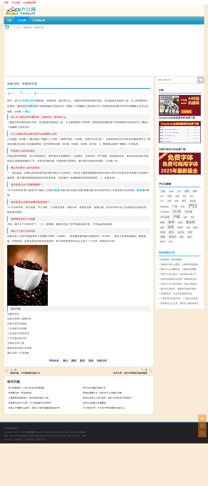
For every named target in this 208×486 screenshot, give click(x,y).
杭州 (180, 222)
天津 (169, 200)
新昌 (139, 190)
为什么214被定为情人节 (94, 387)
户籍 (176, 216)
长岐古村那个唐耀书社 (19, 318)
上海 (162, 191)
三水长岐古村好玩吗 (18, 333)
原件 (184, 196)
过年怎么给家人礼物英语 (94, 402)
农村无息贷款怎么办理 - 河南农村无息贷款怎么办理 (180, 278)
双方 (191, 196)
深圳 (171, 227)
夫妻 (176, 200)
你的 (187, 191)
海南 (162, 227)
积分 (171, 232)
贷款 (162, 236)
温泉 (57, 190)
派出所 (190, 222)
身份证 (172, 236)
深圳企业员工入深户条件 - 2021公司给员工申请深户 (107, 397)
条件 (171, 221)
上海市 (171, 191)
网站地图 (73, 432)
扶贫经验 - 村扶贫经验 (171, 259)
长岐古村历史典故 (17, 323)
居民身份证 (164, 207)
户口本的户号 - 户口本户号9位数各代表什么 (103, 407)
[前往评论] (201, 425)
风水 (170, 241)
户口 (192, 205)
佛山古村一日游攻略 (18, 352)
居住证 (193, 200)
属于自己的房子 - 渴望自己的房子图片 (178, 288)
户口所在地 (164, 212)
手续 (192, 217)
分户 (162, 196)
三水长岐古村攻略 (17, 328)
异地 (183, 206)
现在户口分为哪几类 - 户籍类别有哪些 (178, 269)
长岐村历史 (13, 313)
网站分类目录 (50, 432)
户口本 (176, 211)
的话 (195, 227)
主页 (6, 2)
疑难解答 (82, 432)
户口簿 (188, 211)
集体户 (162, 241)
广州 (174, 206)
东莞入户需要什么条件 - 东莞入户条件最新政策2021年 (34, 407)
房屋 (185, 217)
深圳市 (180, 227)
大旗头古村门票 (15, 343)
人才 (179, 191)
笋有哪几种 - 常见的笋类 (20, 392)
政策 (162, 222)
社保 (162, 232)
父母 (188, 227)
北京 (169, 195)
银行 (182, 236)
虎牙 (190, 232)
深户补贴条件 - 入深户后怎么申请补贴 (26, 387)
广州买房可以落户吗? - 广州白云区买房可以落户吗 (180, 298)
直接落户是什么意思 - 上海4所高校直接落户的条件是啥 (180, 264)
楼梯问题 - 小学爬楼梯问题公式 (25, 372)
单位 (177, 196)
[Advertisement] (96, 52)
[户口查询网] (20, 5)
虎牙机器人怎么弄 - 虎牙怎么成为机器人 (179, 303)
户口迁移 (164, 216)
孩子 (184, 200)
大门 (162, 201)
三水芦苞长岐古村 (17, 338)
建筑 (32, 106)
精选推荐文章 (62, 432)
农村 (195, 191)
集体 (189, 236)
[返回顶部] (201, 433)
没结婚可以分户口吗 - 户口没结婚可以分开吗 (29, 402)
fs (16, 93)
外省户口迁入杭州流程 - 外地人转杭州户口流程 (180, 283)
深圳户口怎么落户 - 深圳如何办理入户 (178, 273)
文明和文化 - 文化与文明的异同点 (176, 293)
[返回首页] (201, 418)
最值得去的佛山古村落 (19, 348)
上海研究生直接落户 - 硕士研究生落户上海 (28, 397)
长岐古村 (28, 100)
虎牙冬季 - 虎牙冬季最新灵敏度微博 (130, 372)
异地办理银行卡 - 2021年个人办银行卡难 (102, 392)
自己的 (181, 232)
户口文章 (15, 2)
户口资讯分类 (29, 2)
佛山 (27, 111)
